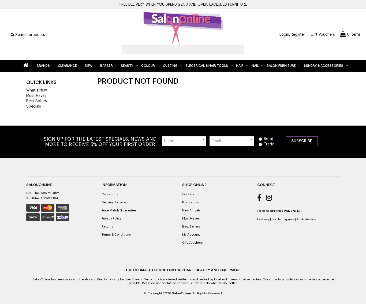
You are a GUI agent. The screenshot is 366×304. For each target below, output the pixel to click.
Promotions (190, 202)
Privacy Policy (111, 218)
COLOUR (148, 65)
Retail (269, 139)
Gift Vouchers (323, 34)
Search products (29, 35)
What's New (36, 90)
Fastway (263, 219)
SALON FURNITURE (281, 65)
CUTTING (170, 65)
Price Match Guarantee (119, 210)
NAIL (255, 65)
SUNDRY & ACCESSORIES (323, 65)
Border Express (283, 219)
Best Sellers (36, 101)
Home (25, 66)
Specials (33, 106)
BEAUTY (127, 65)
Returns (107, 226)
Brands (43, 65)
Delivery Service (114, 202)
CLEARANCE (67, 65)
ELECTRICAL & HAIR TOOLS (207, 65)
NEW (88, 65)
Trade (269, 144)
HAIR (240, 65)
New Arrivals (191, 210)
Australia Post (307, 219)
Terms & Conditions (116, 234)
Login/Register (292, 34)
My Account (191, 234)
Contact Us (110, 194)
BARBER (106, 65)
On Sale (188, 194)
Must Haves (36, 96)
